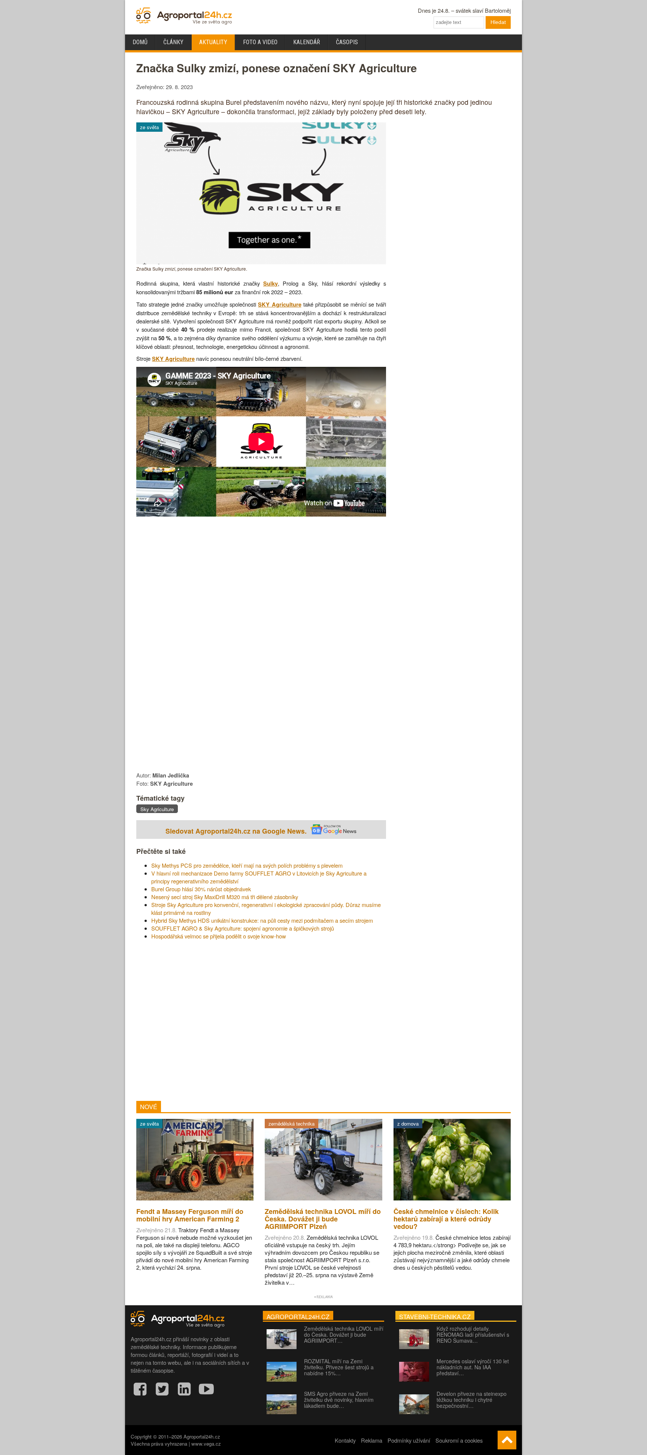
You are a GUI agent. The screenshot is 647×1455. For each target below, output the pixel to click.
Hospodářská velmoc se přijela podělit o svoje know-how (218, 936)
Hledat (498, 22)
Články (173, 42)
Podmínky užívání (409, 1440)
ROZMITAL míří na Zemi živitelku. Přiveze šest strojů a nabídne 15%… (339, 1367)
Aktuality (213, 42)
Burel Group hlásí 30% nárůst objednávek (201, 889)
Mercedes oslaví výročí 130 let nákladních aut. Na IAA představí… (473, 1367)
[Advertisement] (261, 1020)
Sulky (270, 283)
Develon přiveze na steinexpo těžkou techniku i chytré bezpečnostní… (472, 1399)
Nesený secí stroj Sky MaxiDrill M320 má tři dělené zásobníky (224, 897)
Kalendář (306, 42)
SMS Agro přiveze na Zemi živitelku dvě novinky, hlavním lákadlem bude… (339, 1399)
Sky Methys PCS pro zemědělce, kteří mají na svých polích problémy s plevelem (247, 865)
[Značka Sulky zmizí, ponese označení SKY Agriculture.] (261, 262)
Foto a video (260, 42)
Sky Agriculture (157, 809)
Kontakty (345, 1440)
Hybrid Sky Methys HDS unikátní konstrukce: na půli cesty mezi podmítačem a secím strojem (262, 920)
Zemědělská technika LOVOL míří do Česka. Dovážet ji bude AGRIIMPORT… (343, 1334)
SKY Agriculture (279, 304)
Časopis (347, 42)
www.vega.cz (206, 1443)
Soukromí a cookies (459, 1440)
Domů (140, 42)
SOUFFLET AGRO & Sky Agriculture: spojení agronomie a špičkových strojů (242, 928)
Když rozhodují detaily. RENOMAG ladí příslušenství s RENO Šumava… (473, 1334)
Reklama (371, 1440)
